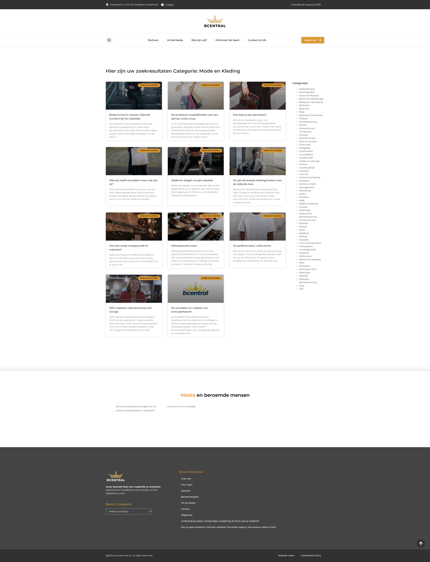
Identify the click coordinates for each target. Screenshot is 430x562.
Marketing (305, 190)
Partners (153, 40)
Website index (286, 555)
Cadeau (303, 118)
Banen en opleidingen (311, 98)
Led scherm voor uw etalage (181, 406)
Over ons (186, 478)
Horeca (303, 164)
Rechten (303, 223)
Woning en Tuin (308, 269)
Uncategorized (307, 249)
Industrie (304, 170)
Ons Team (186, 484)
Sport (302, 229)
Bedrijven (304, 105)
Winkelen (304, 266)
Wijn (301, 262)
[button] (109, 40)
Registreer (186, 515)
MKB (301, 200)
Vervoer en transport (310, 259)
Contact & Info (257, 40)
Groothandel (306, 157)
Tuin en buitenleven (310, 243)
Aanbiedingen (307, 89)
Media (302, 193)
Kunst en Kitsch (307, 184)
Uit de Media (175, 40)
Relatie (303, 226)
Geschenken (306, 151)
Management (306, 187)
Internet (303, 174)
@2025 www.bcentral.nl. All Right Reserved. (129, 555)
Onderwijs (304, 210)
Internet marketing (309, 177)
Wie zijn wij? (199, 40)
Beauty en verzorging (311, 102)
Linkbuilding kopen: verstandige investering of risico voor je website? (220, 521)
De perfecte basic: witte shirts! (252, 245)
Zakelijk (303, 275)
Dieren (303, 125)
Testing (303, 236)
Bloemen (304, 108)
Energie (303, 134)
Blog (301, 111)
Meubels (304, 197)
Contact (185, 509)
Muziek (303, 207)
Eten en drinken (308, 141)
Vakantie (304, 252)
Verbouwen (305, 256)
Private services (307, 220)
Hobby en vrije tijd (309, 161)
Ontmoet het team (228, 40)
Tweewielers (306, 246)
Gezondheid (306, 154)
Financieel (305, 144)
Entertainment (307, 138)
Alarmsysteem (307, 92)
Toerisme (304, 239)
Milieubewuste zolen (184, 245)
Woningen (305, 272)
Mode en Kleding (308, 203)
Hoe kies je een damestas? (250, 114)
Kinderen (304, 180)
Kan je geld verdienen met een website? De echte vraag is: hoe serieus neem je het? (228, 527)
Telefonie (304, 233)
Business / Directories (310, 115)
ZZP (301, 288)
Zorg (301, 285)
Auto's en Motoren (309, 95)
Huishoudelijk (307, 167)
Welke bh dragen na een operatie (192, 180)
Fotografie (304, 148)
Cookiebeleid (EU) (311, 555)
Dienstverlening (308, 121)
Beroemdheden (190, 496)
